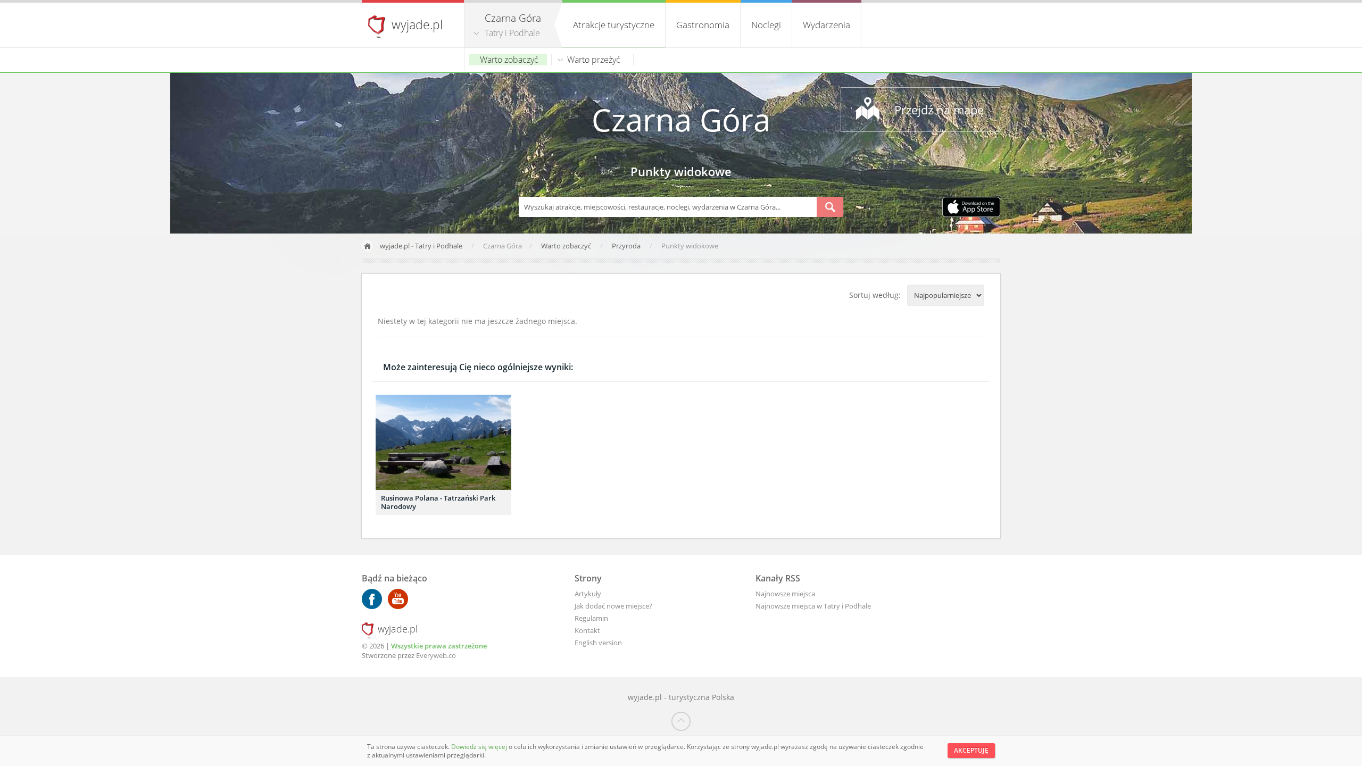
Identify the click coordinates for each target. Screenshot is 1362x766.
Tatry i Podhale (512, 33)
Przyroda (627, 246)
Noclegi (766, 25)
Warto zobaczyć (509, 59)
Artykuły (588, 593)
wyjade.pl (417, 24)
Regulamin (591, 618)
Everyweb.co (436, 655)
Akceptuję (971, 750)
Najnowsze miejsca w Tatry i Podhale (813, 606)
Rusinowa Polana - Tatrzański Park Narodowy (438, 502)
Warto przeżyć (593, 59)
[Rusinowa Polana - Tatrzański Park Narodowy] (443, 442)
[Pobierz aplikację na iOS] (971, 208)
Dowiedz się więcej (480, 746)
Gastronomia (702, 25)
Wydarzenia (826, 25)
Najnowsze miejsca (785, 593)
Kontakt (587, 630)
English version (598, 642)
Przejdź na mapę (939, 110)
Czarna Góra (681, 119)
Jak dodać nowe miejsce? (613, 606)
